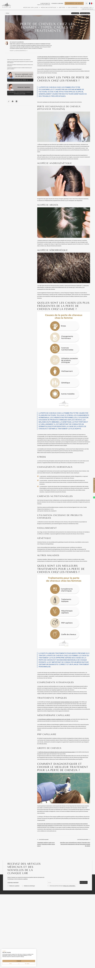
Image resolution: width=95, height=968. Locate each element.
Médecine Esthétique (48, 7)
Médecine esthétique (29, 886)
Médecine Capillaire (30, 7)
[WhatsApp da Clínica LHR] (94, 497)
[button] (4, 951)
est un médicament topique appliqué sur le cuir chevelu (64, 702)
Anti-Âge (62, 7)
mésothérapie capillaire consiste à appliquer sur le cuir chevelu (54, 719)
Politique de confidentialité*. (69, 885)
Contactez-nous (87, 9)
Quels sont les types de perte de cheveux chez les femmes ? (19, 59)
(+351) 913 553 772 (45, 3)
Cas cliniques (73, 7)
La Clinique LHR (86, 7)
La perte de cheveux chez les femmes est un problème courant (53, 56)
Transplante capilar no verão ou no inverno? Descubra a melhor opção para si (46, 844)
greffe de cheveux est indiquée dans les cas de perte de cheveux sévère (57, 752)
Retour (7, 13)
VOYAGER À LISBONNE (57, 3)
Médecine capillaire (14, 886)
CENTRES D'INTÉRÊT (13, 882)
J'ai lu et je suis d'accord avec (62, 885)
